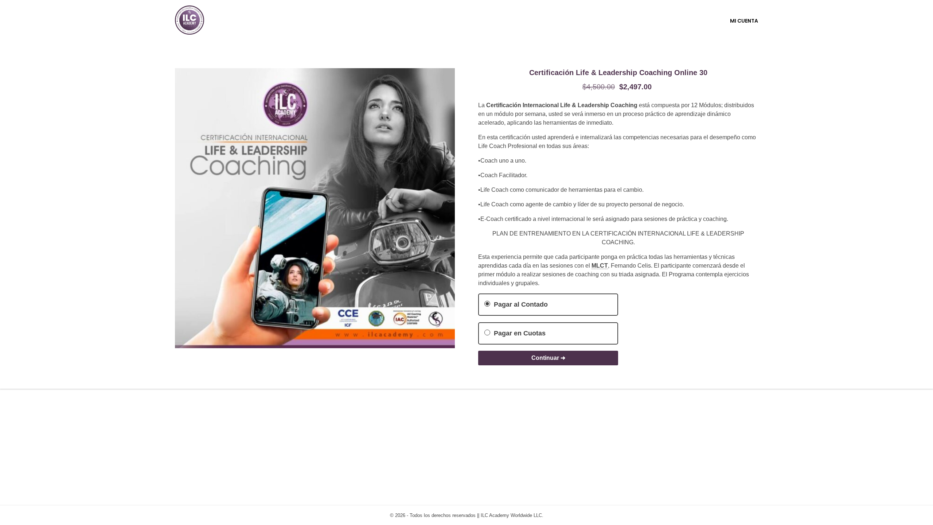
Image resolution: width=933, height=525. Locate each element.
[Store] (189, 20)
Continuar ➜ (548, 358)
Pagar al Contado (520, 304)
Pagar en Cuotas (519, 333)
